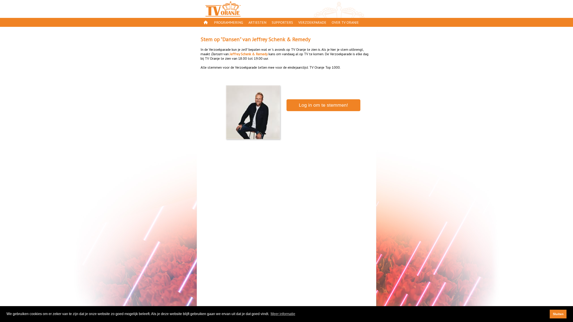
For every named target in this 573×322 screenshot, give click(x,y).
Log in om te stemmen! (323, 105)
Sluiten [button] (558, 314)
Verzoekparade (312, 22)
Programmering (228, 22)
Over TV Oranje (345, 22)
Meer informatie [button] (283, 314)
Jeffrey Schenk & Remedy (281, 39)
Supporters (282, 22)
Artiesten (257, 22)
